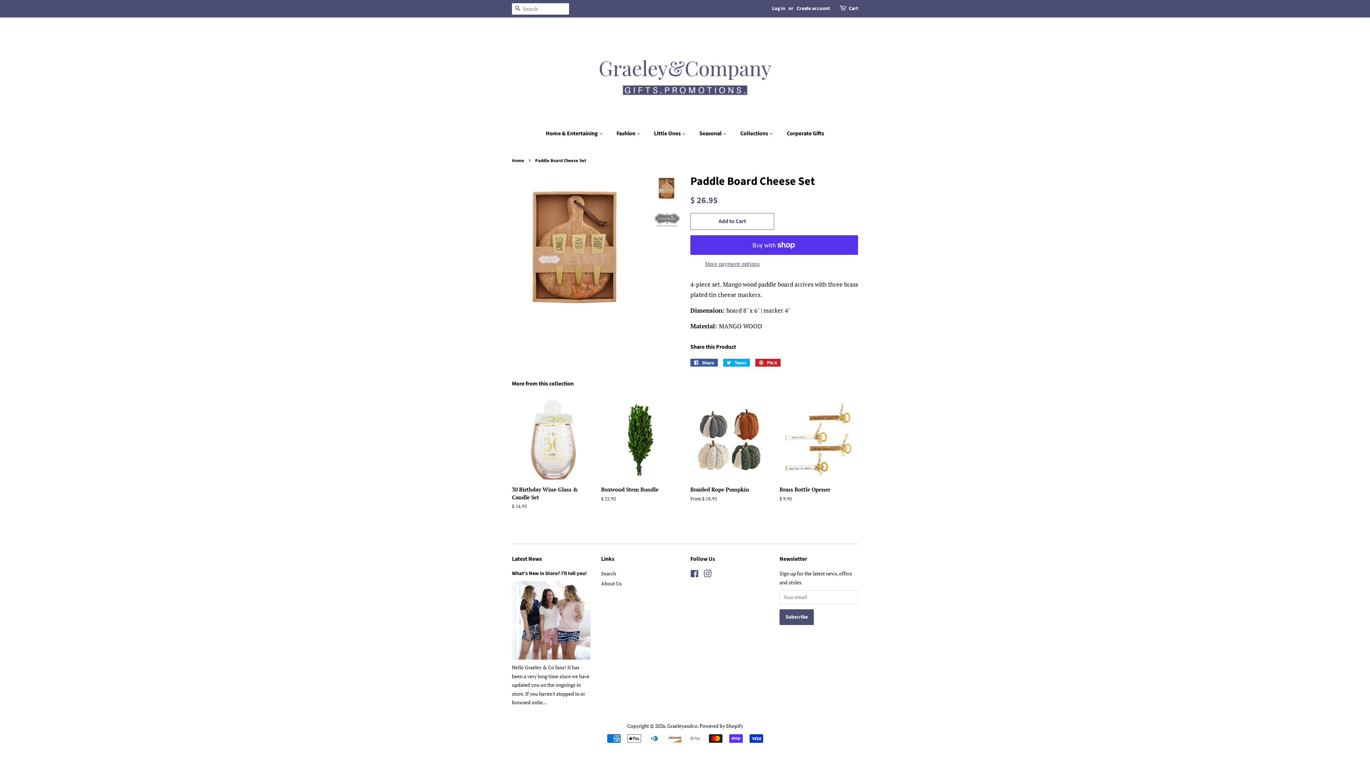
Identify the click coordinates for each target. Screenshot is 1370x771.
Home (518, 160)
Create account (813, 8)
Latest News (527, 559)
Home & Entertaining (572, 133)
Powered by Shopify (721, 725)
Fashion (626, 133)
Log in (778, 8)
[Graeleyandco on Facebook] (694, 574)
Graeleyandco (682, 725)
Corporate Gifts (805, 133)
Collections (754, 133)
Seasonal (711, 133)
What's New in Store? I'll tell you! (549, 573)
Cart (853, 8)
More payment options (732, 263)
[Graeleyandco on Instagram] (707, 574)
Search (608, 573)
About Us (611, 583)
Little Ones (668, 133)
